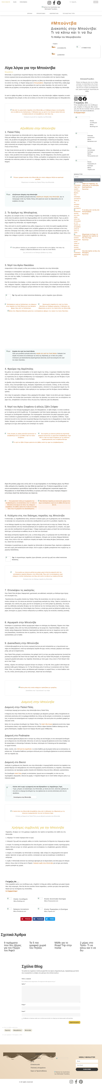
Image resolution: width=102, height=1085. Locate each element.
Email (23, 1011)
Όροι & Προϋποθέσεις (39, 1071)
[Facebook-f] (54, 3)
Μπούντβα (28, 1030)
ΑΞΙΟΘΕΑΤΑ (61, 48)
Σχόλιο (24, 984)
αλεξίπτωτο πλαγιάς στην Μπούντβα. (48, 197)
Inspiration (54, 13)
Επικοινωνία (23, 2)
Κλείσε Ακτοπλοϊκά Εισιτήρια (55, 899)
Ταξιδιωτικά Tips (69, 13)
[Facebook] (85, 99)
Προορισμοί (41, 13)
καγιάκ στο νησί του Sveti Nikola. (46, 353)
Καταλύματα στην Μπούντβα (22, 797)
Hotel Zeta (18, 773)
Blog (14, 2)
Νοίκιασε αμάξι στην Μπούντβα (43, 863)
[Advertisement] (87, 269)
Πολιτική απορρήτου (38, 1068)
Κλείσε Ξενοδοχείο (21, 899)
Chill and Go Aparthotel (24, 749)
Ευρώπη (7, 1030)
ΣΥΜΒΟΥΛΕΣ (86, 48)
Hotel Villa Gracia (46, 724)
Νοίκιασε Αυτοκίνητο (21, 909)
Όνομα (24, 1004)
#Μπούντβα (64, 23)
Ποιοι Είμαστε (6, 2)
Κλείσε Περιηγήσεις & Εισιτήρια (56, 909)
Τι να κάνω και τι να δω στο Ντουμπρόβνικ (90, 211)
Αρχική (29, 13)
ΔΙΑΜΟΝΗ (61, 55)
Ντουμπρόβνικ (38, 83)
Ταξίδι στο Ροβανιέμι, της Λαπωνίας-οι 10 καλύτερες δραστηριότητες (90, 185)
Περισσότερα (85, 189)
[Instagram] (49, 3)
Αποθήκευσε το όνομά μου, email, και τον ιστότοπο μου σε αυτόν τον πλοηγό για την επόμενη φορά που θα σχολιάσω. (48, 1018)
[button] (26, 919)
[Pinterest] (59, 3)
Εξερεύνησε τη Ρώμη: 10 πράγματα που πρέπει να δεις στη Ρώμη (90, 236)
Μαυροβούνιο (18, 1030)
